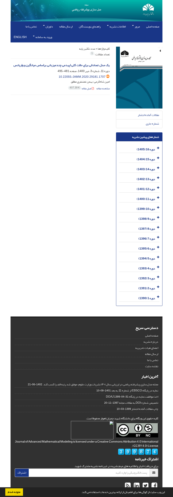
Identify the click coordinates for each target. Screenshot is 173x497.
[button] (80, 492)
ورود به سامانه (43, 37)
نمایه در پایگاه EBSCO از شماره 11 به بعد (134, 390)
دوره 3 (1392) (146, 278)
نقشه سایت (151, 366)
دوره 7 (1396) (146, 239)
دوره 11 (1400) (146, 199)
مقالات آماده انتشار (148, 115)
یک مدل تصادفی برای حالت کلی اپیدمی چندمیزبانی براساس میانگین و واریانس (62, 65)
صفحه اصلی (152, 26)
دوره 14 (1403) (146, 169)
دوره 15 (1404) (146, 159)
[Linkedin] (136, 485)
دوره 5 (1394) (146, 258)
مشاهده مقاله (103, 88)
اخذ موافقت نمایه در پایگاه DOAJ (132, 396)
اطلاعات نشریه (117, 26)
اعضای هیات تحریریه (146, 348)
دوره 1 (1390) (146, 298)
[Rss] (128, 485)
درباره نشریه (150, 342)
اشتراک (22, 472)
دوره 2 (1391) (146, 288)
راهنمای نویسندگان (90, 26)
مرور (137, 26)
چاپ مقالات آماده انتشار (144, 409)
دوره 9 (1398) (146, 219)
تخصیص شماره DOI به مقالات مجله (138, 403)
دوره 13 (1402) (146, 179)
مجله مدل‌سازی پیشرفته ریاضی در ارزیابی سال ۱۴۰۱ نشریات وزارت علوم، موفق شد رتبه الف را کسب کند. (100, 384)
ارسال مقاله (66, 26)
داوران (49, 26)
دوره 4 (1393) (146, 268)
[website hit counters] (138, 453)
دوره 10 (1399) (146, 209)
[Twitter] (145, 485)
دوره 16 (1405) (146, 149)
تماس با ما (31, 26)
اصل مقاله (81, 88)
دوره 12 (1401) (146, 189)
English (20, 37)
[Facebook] (153, 485)
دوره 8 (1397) (146, 229)
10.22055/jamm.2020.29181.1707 (82, 77)
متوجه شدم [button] (14, 491)
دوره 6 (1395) (146, 248)
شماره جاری (152, 123)
